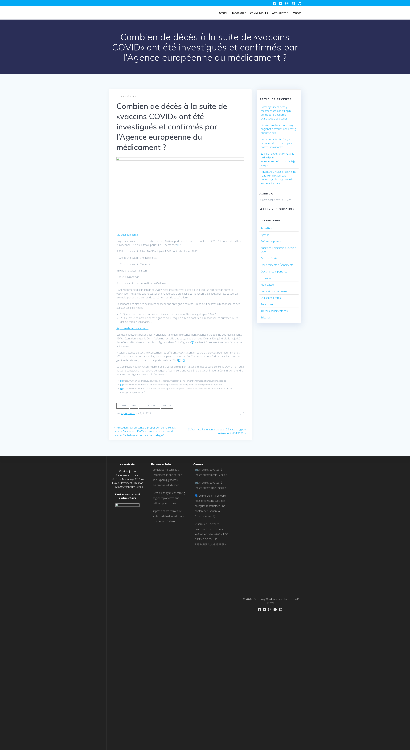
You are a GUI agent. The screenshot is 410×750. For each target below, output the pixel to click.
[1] (178, 245)
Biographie (239, 13)
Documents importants (274, 271)
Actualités (279, 13)
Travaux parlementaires (274, 311)
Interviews (266, 278)
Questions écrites (125, 96)
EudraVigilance (149, 405)
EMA (134, 405)
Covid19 (123, 405)
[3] (183, 360)
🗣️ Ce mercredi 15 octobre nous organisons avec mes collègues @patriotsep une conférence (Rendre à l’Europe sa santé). (210, 506)
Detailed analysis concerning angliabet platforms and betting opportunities (278, 129)
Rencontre (267, 304)
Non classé (267, 284)
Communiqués (259, 13)
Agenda (265, 235)
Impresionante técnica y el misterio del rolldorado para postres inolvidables (276, 143)
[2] (179, 360)
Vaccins (167, 405)
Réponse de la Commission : (132, 328)
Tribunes (266, 317)
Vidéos (297, 13)
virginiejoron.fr (128, 413)
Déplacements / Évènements (277, 265)
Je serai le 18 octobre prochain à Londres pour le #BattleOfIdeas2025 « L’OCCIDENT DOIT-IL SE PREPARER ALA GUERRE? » (211, 534)
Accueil (223, 13)
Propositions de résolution (276, 291)
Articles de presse (271, 241)
